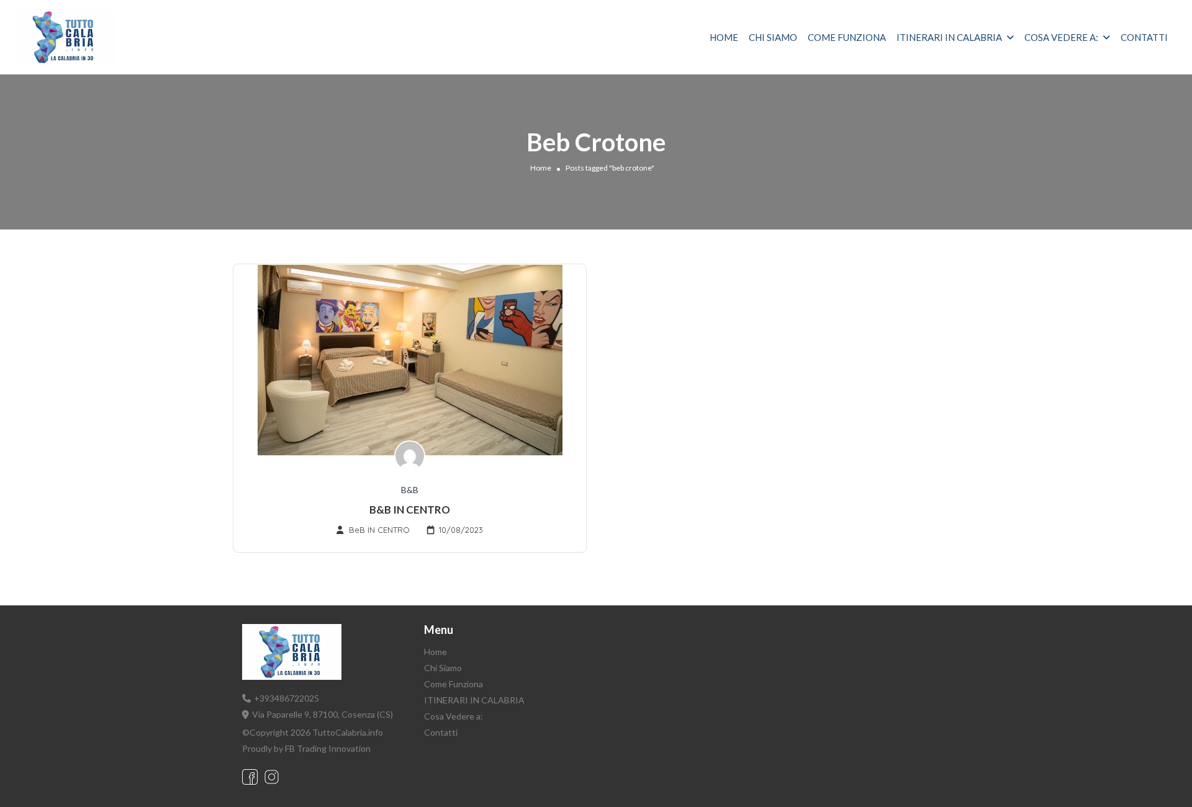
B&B (409, 489)
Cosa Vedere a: (1061, 37)
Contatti (1144, 37)
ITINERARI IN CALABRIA (949, 37)
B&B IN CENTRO (409, 509)
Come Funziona (847, 37)
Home (724, 37)
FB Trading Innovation (328, 748)
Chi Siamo (773, 37)
